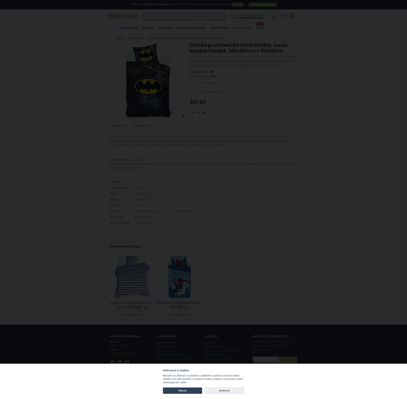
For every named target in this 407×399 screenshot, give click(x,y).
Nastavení (224, 390)
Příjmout (182, 390)
